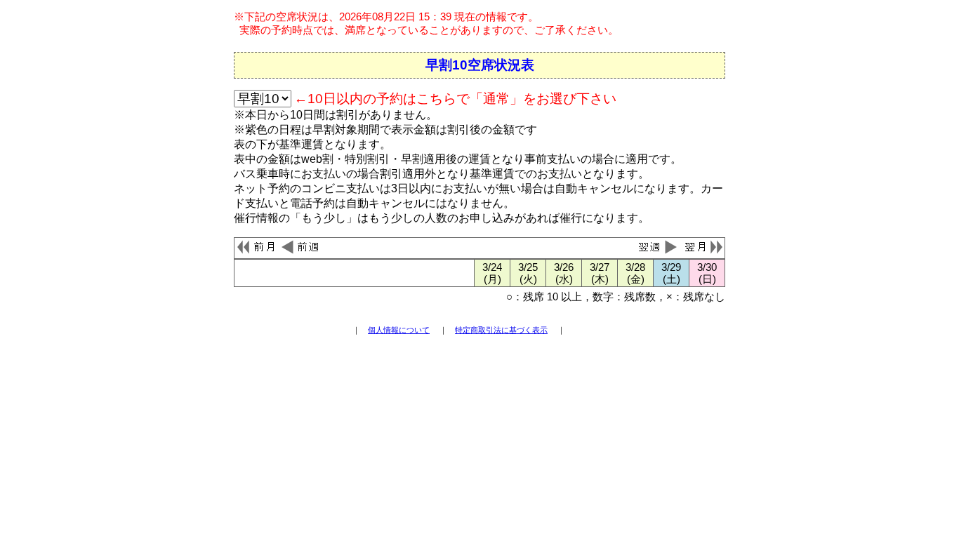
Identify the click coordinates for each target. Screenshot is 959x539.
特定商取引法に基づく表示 (501, 330)
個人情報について (399, 330)
